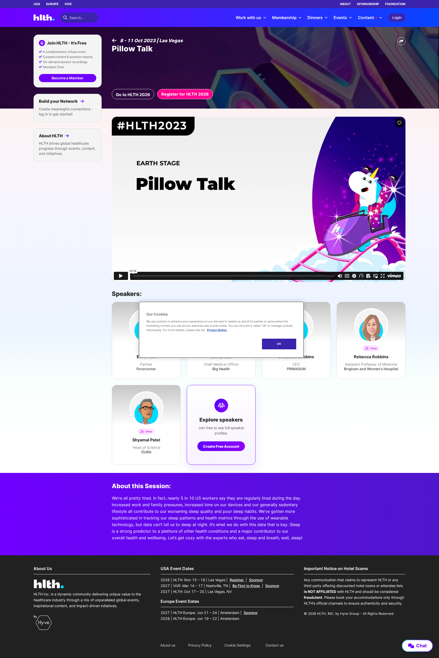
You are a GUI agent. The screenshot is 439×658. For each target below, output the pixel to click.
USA (37, 4)
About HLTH (51, 136)
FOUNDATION (395, 4)
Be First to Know (246, 586)
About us (168, 645)
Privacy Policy (200, 645)
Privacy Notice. (217, 330)
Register (237, 580)
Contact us (274, 645)
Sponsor (256, 580)
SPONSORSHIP (368, 4)
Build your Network (59, 101)
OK (279, 344)
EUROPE (52, 4)
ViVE (68, 4)
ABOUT (345, 4)
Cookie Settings (237, 645)
